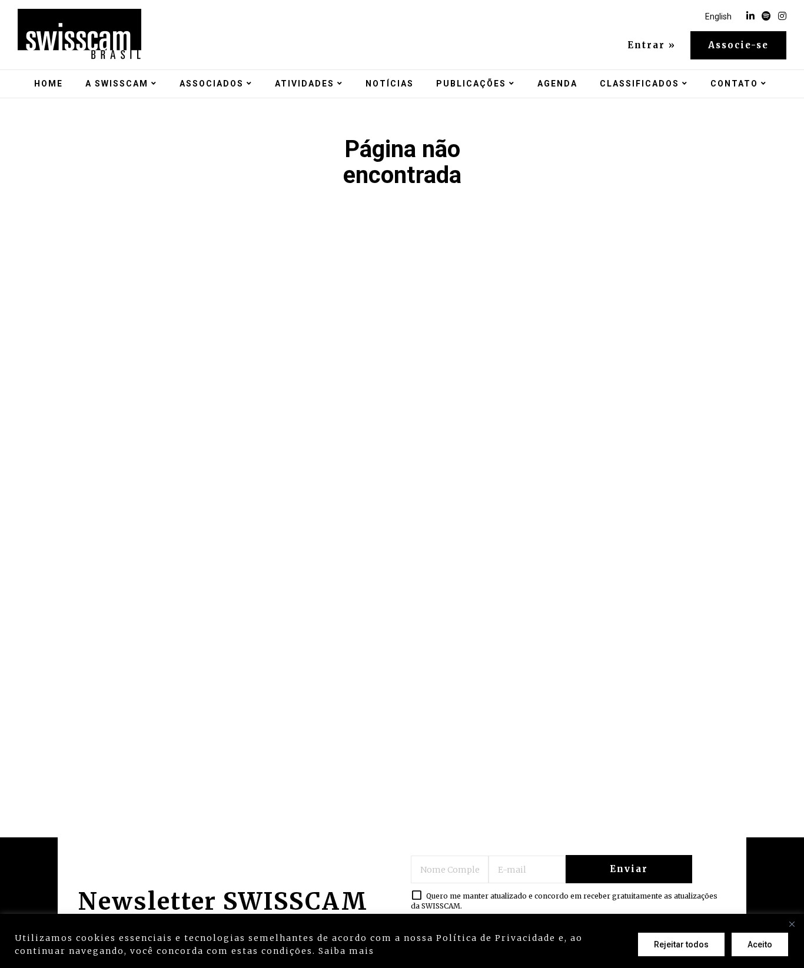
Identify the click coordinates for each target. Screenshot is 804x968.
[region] (402, 941)
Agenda (557, 83)
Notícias (390, 83)
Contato (734, 83)
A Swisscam (116, 83)
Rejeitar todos (681, 944)
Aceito (759, 944)
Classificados (639, 83)
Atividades (304, 83)
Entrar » (651, 45)
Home (48, 83)
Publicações (471, 83)
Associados (212, 83)
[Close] (792, 924)
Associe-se (738, 45)
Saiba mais (346, 951)
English (718, 16)
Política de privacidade (437, 951)
